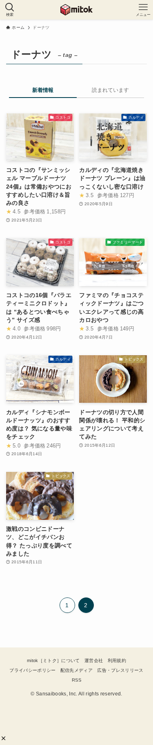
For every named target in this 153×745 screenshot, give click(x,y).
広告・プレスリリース (120, 670)
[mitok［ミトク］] (76, 10)
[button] (3, 738)
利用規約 (117, 660)
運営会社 (93, 660)
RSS (76, 680)
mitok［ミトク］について (53, 660)
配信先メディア (76, 670)
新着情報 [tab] (42, 90)
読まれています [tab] (110, 90)
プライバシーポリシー (32, 670)
